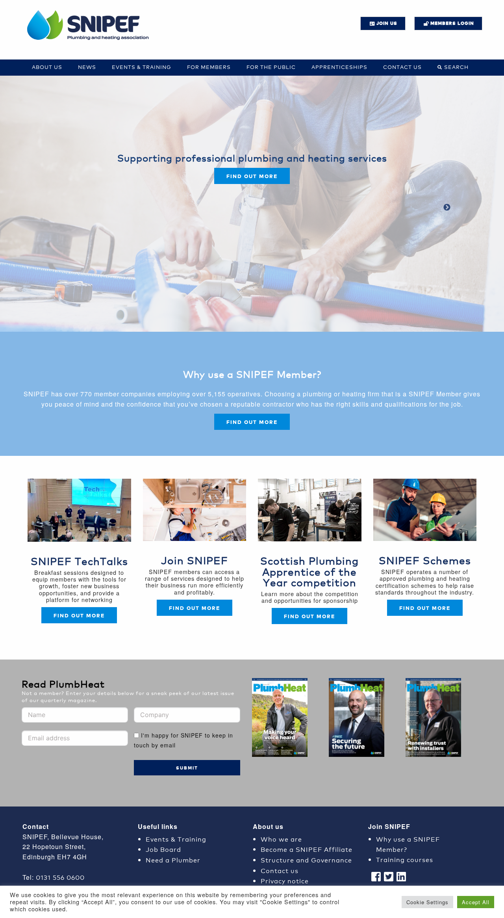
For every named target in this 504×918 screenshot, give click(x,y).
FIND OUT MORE (252, 422)
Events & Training (141, 66)
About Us (47, 66)
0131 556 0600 (60, 876)
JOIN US (386, 23)
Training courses (404, 859)
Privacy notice (285, 880)
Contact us (402, 66)
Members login (452, 23)
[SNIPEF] (90, 25)
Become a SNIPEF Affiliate (306, 848)
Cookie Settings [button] (427, 902)
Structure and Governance (306, 859)
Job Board (163, 848)
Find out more (252, 176)
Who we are (281, 838)
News (87, 66)
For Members (209, 66)
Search (456, 66)
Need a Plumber (173, 859)
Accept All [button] (475, 902)
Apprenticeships (339, 66)
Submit (187, 768)
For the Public (271, 66)
